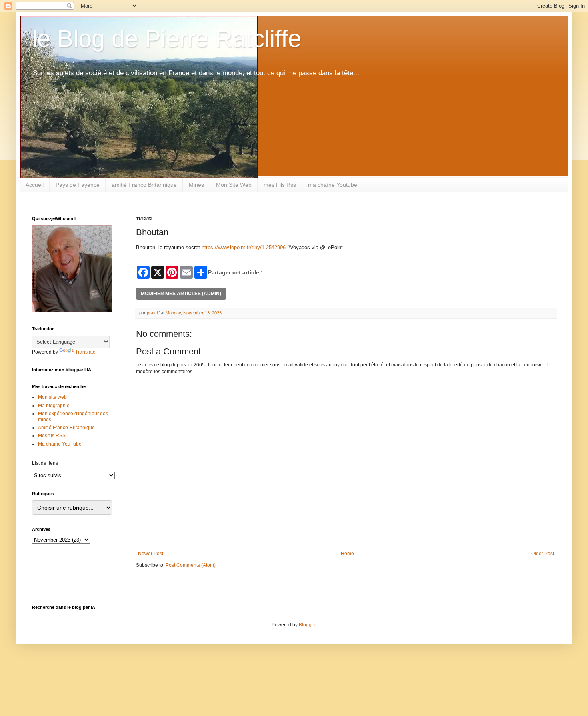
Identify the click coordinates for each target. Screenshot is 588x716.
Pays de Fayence (78, 185)
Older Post (542, 553)
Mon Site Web (234, 185)
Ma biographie (54, 405)
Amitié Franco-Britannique (66, 427)
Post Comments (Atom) (191, 565)
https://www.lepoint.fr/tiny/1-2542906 (244, 247)
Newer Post (150, 553)
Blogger (307, 625)
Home (347, 553)
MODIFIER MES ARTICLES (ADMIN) (181, 293)
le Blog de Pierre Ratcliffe (166, 38)
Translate (85, 352)
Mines (196, 185)
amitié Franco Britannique (144, 185)
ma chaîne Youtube (332, 185)
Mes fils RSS (52, 435)
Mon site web (52, 397)
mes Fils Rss (280, 185)
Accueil (35, 185)
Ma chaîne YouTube (60, 444)
